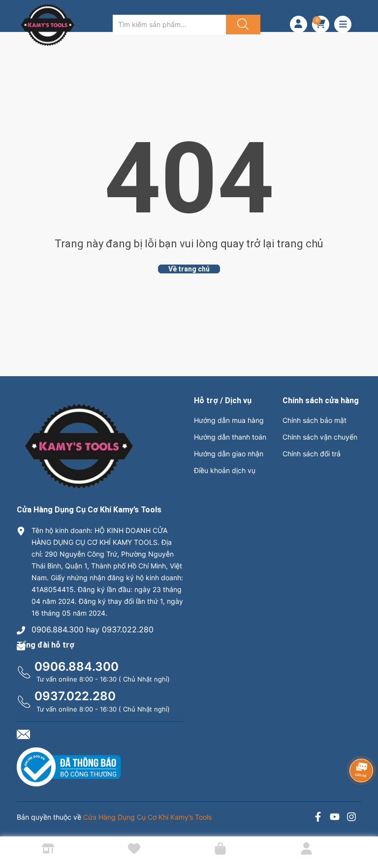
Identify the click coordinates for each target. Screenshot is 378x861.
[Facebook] (318, 818)
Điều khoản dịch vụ (224, 470)
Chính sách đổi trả (312, 453)
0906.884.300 (76, 666)
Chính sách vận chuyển (320, 437)
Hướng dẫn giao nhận (228, 453)
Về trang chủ (189, 269)
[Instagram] (351, 818)
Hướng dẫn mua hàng (229, 420)
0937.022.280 (75, 696)
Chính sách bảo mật (314, 420)
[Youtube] (335, 818)
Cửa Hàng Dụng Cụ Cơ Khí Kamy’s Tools (147, 817)
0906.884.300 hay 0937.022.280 (93, 629)
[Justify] (241, 24)
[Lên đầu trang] (362, 819)
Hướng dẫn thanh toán (230, 437)
